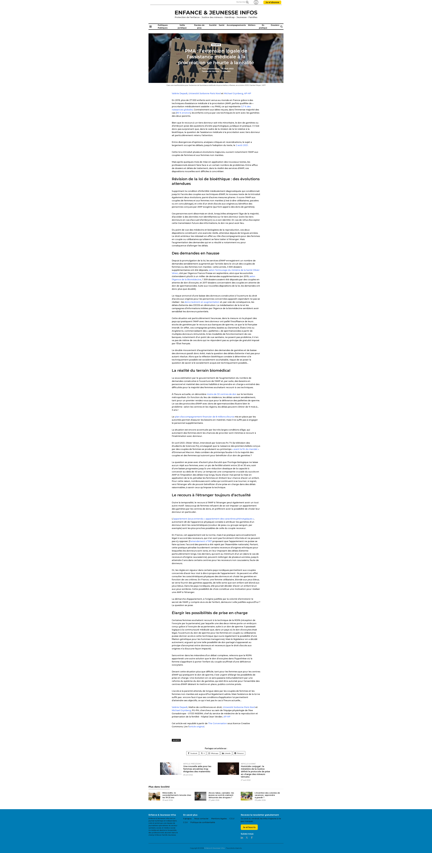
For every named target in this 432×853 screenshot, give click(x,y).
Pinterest (240, 753)
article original (196, 726)
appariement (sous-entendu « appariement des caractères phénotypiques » (213, 519)
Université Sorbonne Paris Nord (205, 93)
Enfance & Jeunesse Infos (216, 12)
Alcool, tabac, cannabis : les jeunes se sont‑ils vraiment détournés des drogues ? (221, 795)
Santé (221, 25)
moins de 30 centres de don (221, 394)
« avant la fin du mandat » (245, 449)
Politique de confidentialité (202, 822)
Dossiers (275, 25)
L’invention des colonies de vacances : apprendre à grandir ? (267, 795)
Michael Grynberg (233, 93)
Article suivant (248, 764)
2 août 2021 (242, 145)
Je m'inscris (249, 827)
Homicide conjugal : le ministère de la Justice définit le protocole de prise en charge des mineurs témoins (255, 771)
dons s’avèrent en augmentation (202, 302)
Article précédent (192, 764)
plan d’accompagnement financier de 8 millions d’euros (204, 417)
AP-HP (247, 93)
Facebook (193, 753)
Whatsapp (214, 753)
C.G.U (232, 819)
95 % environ (183, 113)
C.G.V (185, 822)
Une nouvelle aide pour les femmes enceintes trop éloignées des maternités (197, 769)
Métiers (251, 25)
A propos (187, 819)
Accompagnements (236, 25)
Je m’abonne (272, 2)
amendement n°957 (201, 541)
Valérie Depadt (180, 93)
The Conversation (208, 69)
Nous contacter (201, 819)
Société (213, 25)
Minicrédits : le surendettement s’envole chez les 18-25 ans (176, 795)
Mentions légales (219, 819)
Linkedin (228, 753)
